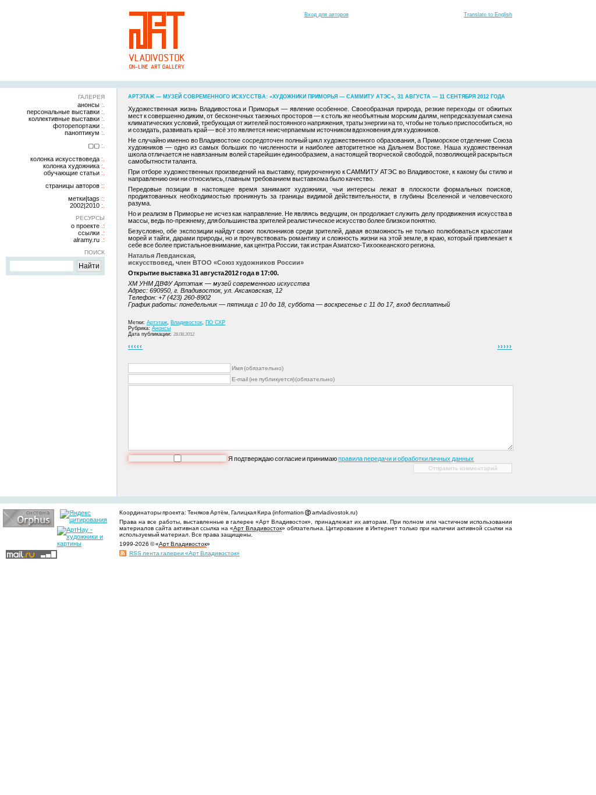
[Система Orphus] (28, 524)
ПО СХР (215, 322)
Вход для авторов (326, 14)
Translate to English (488, 14)
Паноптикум (82, 132)
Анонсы (88, 104)
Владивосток (186, 322)
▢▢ (94, 145)
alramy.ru (86, 239)
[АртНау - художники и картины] (82, 543)
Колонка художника (71, 165)
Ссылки (89, 232)
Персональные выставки (63, 111)
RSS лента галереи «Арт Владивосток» (184, 553)
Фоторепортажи (76, 125)
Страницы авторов (72, 185)
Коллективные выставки (64, 118)
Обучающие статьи (72, 172)
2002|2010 (85, 205)
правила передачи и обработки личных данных (406, 458)
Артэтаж (157, 322)
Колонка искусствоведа (65, 158)
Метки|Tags (84, 198)
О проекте (85, 225)
